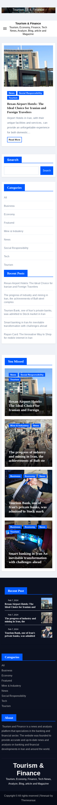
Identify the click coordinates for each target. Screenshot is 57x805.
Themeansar (28, 800)
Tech (7, 256)
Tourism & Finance (28, 23)
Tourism (13, 97)
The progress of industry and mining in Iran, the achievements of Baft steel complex (26, 298)
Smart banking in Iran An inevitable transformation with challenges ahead (28, 558)
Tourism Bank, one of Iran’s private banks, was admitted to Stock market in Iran (28, 509)
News (12, 93)
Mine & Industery (13, 231)
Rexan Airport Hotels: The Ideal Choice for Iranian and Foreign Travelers (26, 108)
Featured (9, 222)
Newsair (45, 795)
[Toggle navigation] (5, 28)
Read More (14, 139)
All (5, 197)
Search (13, 160)
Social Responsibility (30, 93)
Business (9, 206)
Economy (9, 214)
